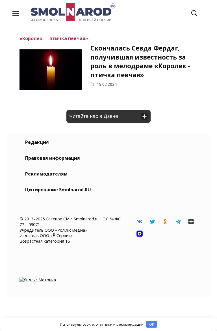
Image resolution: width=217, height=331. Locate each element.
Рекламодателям (46, 174)
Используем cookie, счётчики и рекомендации (102, 324)
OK (151, 324)
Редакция (37, 142)
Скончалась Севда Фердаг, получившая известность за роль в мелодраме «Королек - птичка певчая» (140, 61)
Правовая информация (52, 158)
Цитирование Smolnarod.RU (58, 190)
